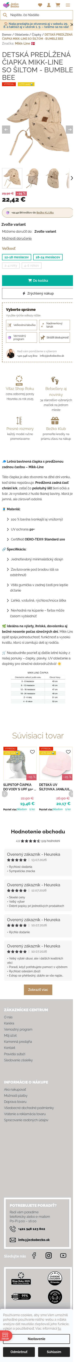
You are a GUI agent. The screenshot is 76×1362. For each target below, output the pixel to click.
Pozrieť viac (10, 809)
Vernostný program (18, 1029)
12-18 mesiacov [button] (16, 257)
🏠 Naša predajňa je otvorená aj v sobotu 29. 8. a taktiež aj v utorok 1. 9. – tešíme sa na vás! (36, 25)
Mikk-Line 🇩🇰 (25, 43)
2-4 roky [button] (10, 265)
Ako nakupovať (15, 1089)
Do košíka (40, 281)
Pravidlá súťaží (14, 1054)
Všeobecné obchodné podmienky (29, 1108)
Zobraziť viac (38, 990)
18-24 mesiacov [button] (48, 257)
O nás (8, 1017)
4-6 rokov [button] (31, 265)
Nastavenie (36, 1339)
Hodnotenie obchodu (38, 831)
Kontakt (9, 1048)
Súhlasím (54, 1352)
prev (4, 793)
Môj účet (10, 1035)
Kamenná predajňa (18, 1042)
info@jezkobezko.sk (52, 355)
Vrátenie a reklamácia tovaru (25, 1114)
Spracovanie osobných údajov (26, 1120)
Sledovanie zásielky (18, 1060)
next (72, 793)
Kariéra (9, 1023)
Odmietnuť (19, 1352)
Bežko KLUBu (45, 212)
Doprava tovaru (15, 1102)
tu (59, 1328)
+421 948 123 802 (27, 355)
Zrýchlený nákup (40, 293)
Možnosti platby (16, 1096)
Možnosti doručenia (17, 238)
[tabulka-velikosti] (38, 687)
